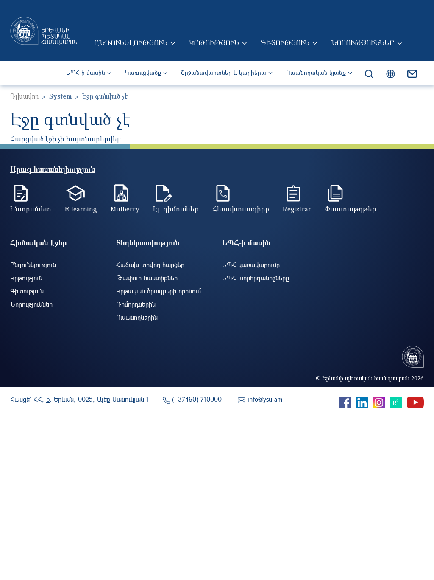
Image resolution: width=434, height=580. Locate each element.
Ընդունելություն (130, 42)
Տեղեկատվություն (148, 243)
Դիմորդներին (136, 304)
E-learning (81, 209)
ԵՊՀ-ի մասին (85, 72)
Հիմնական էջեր (38, 243)
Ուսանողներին (137, 317)
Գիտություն (285, 42)
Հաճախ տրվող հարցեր (150, 264)
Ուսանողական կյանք (316, 72)
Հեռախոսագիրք (240, 209)
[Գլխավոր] (43, 31)
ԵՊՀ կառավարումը (251, 264)
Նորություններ (362, 42)
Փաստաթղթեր (350, 209)
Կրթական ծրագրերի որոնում (158, 291)
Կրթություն (214, 42)
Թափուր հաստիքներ (147, 277)
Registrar (297, 209)
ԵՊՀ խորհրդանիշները (255, 277)
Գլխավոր (24, 96)
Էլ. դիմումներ (176, 209)
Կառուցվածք (143, 72)
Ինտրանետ (30, 209)
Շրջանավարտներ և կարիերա (223, 72)
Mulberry (125, 209)
